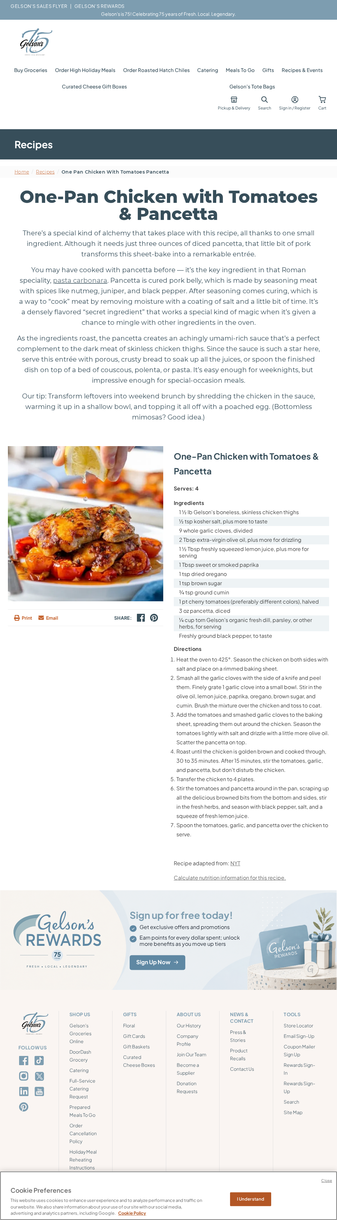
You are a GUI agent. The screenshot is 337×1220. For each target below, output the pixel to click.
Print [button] (27, 618)
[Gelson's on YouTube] (40, 1093)
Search (291, 1102)
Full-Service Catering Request (82, 1088)
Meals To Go (240, 70)
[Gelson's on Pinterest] (25, 1107)
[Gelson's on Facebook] (25, 1060)
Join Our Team (191, 1054)
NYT (235, 863)
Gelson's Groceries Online (80, 1033)
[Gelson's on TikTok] (40, 1062)
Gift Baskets (136, 1046)
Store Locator (298, 1025)
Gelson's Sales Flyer (39, 6)
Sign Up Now (153, 962)
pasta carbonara (80, 280)
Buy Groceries (30, 70)
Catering (207, 70)
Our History (189, 1025)
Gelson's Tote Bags (252, 86)
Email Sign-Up (299, 1036)
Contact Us (242, 1069)
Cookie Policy (132, 1213)
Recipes (45, 172)
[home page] (35, 42)
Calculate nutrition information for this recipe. (230, 877)
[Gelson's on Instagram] (25, 1076)
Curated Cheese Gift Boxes (94, 86)
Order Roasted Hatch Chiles (156, 70)
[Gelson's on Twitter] (40, 1076)
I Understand (251, 1199)
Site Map (293, 1112)
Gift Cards (134, 1036)
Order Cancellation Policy (83, 1133)
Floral (129, 1025)
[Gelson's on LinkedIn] (25, 1091)
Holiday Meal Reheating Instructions (83, 1159)
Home (21, 172)
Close (326, 1180)
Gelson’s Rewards (99, 6)
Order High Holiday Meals (85, 70)
